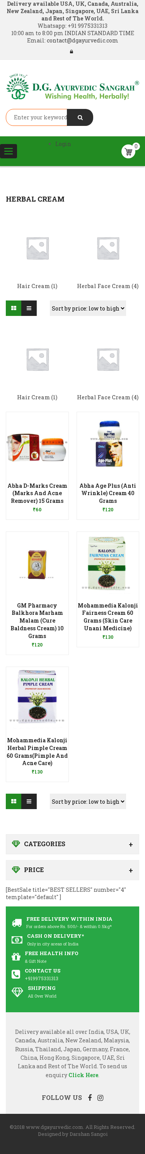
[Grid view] (13, 308)
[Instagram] (100, 1097)
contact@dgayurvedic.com (82, 40)
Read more (37, 505)
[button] (37, 498)
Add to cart (37, 640)
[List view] (29, 308)
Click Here (83, 1075)
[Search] (80, 117)
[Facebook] (90, 1097)
